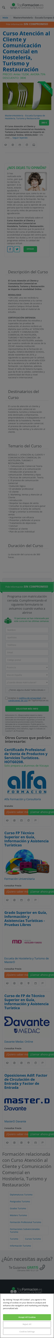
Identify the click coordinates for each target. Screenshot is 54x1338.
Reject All (27, 1324)
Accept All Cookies (27, 1317)
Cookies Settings (27, 1331)
